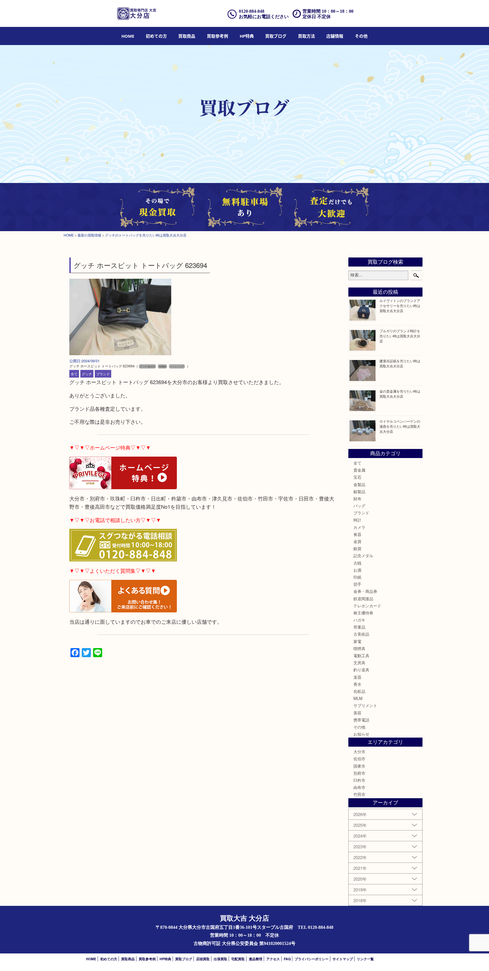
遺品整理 (255, 958)
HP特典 (247, 36)
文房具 (359, 662)
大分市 (359, 751)
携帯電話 (361, 720)
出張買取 (220, 958)
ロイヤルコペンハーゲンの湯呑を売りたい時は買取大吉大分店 (399, 426)
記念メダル (363, 555)
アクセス (273, 958)
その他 (359, 727)
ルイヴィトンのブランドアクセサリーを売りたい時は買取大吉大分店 (399, 305)
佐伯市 (359, 758)
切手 (357, 584)
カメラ (359, 527)
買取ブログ (275, 36)
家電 (357, 641)
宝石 (357, 477)
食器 (357, 534)
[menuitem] (127, 36)
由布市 (359, 787)
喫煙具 (359, 648)
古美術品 (361, 634)
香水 (357, 684)
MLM (358, 698)
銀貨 (357, 548)
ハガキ (359, 620)
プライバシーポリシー (312, 958)
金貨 (357, 541)
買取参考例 (217, 36)
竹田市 (359, 794)
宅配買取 (238, 958)
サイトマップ (343, 958)
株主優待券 (363, 613)
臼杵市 (359, 780)
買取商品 (186, 36)
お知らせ (361, 734)
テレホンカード (367, 605)
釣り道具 (361, 669)
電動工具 (361, 655)
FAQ (287, 958)
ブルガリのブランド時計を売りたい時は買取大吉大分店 (399, 335)
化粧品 (359, 691)
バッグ (359, 505)
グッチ (87, 373)
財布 (357, 498)
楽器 (357, 677)
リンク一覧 (365, 958)
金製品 (359, 484)
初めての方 (156, 36)
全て (74, 373)
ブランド (103, 373)
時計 (357, 520)
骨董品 (359, 627)
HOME (127, 36)
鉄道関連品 (363, 598)
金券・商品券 (365, 591)
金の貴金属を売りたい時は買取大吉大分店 (399, 394)
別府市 (359, 773)
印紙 (357, 577)
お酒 (357, 570)
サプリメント (365, 705)
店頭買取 (203, 958)
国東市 (359, 766)
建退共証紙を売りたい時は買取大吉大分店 (399, 363)
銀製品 (359, 491)
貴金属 (359, 470)
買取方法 (306, 36)
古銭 (357, 563)
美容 (357, 713)
